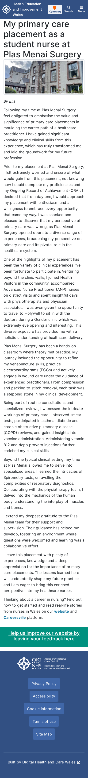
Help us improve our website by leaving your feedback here (44, 636)
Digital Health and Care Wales (48, 762)
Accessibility (44, 696)
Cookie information (44, 708)
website (61, 611)
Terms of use (44, 721)
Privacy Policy (44, 683)
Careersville (15, 617)
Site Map (44, 734)
